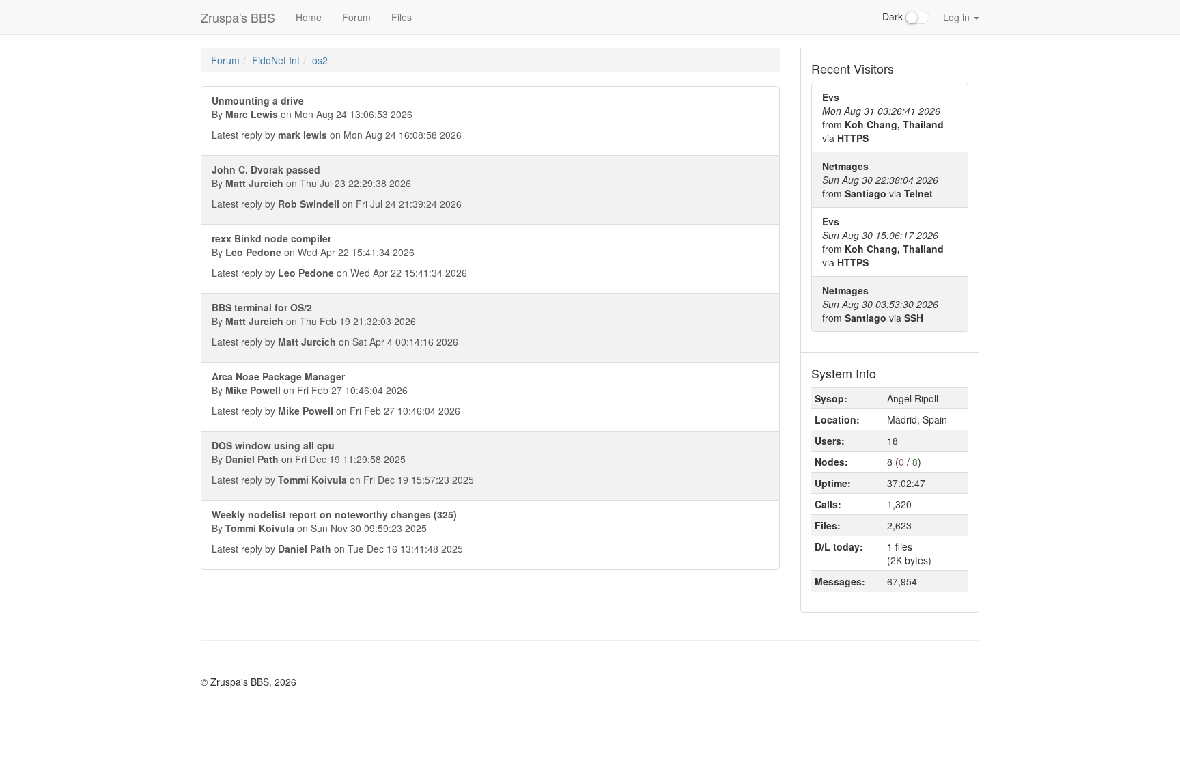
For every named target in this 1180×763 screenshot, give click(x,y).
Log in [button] (957, 17)
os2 (320, 60)
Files (401, 17)
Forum (356, 17)
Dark (893, 16)
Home (309, 17)
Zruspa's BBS (238, 17)
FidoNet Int (276, 60)
